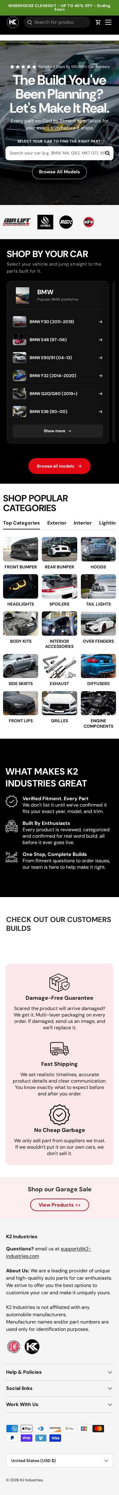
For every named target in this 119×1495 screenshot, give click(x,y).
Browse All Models (59, 172)
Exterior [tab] (57, 523)
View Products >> (60, 1205)
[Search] (104, 153)
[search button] (28, 23)
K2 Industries (31, 1480)
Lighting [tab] (109, 523)
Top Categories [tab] (21, 523)
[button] (98, 22)
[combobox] (59, 153)
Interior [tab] (83, 523)
